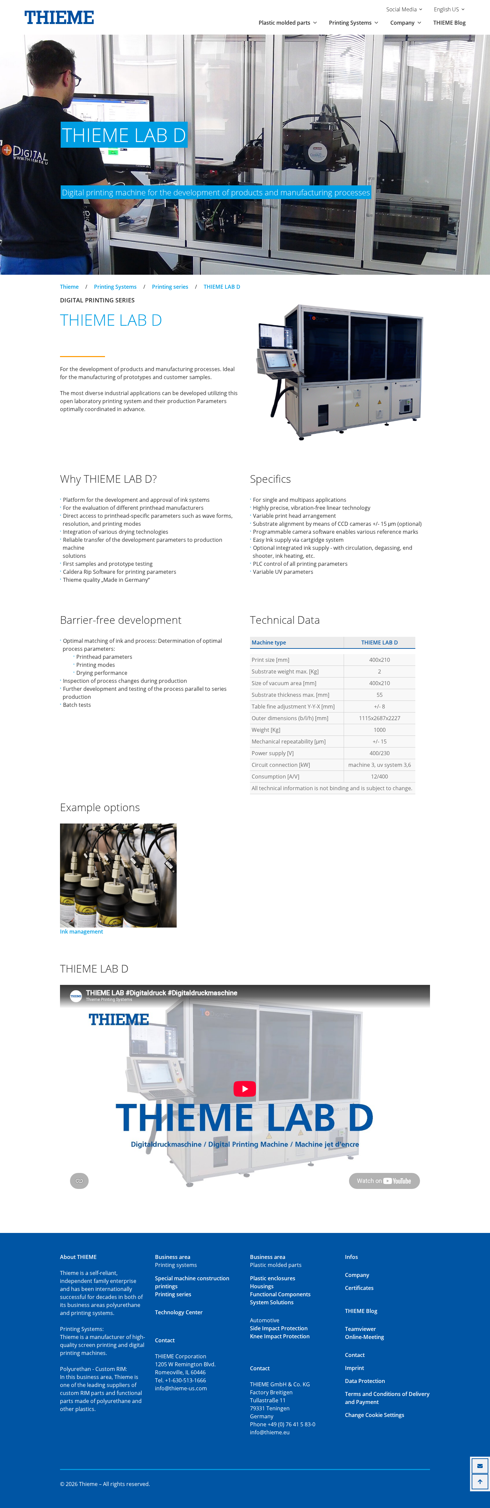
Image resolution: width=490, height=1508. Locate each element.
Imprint (354, 1368)
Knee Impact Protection (280, 1336)
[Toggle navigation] (64, 280)
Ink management (81, 931)
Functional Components (280, 1294)
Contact (355, 1355)
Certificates (359, 1288)
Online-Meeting (364, 1337)
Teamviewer (360, 1329)
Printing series (170, 286)
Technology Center (179, 1312)
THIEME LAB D (222, 286)
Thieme (69, 286)
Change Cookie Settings (374, 1415)
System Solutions (272, 1302)
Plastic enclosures (272, 1278)
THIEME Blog (449, 22)
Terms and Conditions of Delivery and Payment (387, 1398)
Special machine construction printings (192, 1282)
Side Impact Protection (279, 1328)
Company (357, 1275)
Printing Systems (115, 286)
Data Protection (365, 1381)
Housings (262, 1286)
